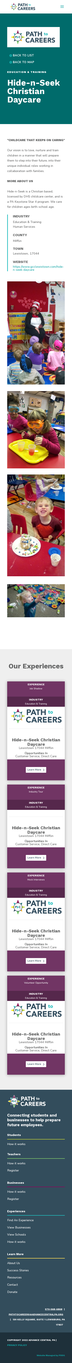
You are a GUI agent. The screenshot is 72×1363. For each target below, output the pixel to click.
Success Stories (18, 1270)
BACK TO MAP (23, 62)
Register (13, 1170)
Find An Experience (20, 1220)
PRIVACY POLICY (17, 1345)
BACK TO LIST (23, 55)
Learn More (34, 769)
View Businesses (19, 1227)
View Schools (16, 1235)
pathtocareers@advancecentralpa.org (36, 1314)
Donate (12, 1292)
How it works (16, 1144)
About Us (13, 1263)
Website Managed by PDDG (51, 1355)
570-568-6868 (53, 1309)
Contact (12, 1285)
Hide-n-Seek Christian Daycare (36, 742)
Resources (14, 1277)
